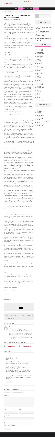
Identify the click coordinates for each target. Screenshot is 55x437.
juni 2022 (39, 59)
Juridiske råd (39, 116)
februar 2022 (39, 63)
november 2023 (40, 52)
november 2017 (40, 84)
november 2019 (40, 67)
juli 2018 (38, 74)
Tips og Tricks (40, 125)
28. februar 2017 (9, 359)
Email (21, 409)
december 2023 (40, 50)
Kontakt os (45, 435)
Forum (24, 9)
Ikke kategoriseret (40, 115)
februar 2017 (39, 97)
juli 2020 (38, 65)
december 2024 (40, 49)
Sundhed (38, 122)
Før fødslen (39, 114)
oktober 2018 (39, 70)
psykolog (21, 100)
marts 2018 (39, 79)
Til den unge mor (40, 124)
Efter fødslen (39, 111)
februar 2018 (39, 80)
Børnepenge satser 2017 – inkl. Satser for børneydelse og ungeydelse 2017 (11, 317)
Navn (5, 409)
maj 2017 (39, 93)
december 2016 (40, 100)
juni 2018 (39, 76)
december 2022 (40, 56)
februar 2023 (39, 55)
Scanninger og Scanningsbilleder (43, 121)
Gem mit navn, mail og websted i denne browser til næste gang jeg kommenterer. (18, 424)
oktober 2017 (39, 86)
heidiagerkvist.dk (13, 331)
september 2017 (40, 87)
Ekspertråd (36, 9)
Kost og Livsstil (40, 118)
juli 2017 (38, 90)
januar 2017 (39, 99)
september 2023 (40, 53)
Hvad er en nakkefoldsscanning (26, 315)
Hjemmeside (7, 416)
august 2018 (39, 73)
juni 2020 (39, 66)
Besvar (9, 382)
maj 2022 (39, 60)
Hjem (5, 11)
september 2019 (40, 69)
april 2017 (39, 94)
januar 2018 (39, 82)
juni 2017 (39, 91)
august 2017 (39, 89)
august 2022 (39, 57)
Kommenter (7, 395)
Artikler (20, 9)
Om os (49, 435)
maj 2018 (39, 77)
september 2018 (40, 72)
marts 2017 (39, 96)
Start (16, 9)
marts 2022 (39, 62)
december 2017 (40, 83)
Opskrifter (29, 9)
